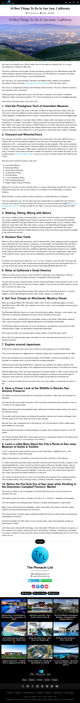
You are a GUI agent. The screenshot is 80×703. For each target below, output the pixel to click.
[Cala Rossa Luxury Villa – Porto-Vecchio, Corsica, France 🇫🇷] (40, 613)
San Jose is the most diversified (37, 83)
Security (45, 697)
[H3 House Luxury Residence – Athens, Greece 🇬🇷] (66, 635)
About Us (27, 593)
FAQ (30, 697)
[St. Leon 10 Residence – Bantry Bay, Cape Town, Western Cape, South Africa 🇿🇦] (66, 658)
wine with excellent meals (23, 154)
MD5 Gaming (58, 693)
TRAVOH (40, 693)
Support (50, 697)
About (24, 680)
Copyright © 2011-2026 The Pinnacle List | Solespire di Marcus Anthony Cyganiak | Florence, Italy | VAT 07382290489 (40, 699)
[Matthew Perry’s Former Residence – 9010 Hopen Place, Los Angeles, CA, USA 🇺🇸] (14, 613)
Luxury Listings (40, 593)
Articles (44, 13)
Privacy (40, 697)
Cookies (26, 697)
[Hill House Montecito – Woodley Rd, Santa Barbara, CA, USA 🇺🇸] (40, 658)
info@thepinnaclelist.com (42, 574)
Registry (54, 680)
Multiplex (34, 697)
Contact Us (54, 593)
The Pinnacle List (33, 13)
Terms (54, 697)
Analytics (32, 680)
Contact (47, 680)
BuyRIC (18, 693)
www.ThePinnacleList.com (41, 576)
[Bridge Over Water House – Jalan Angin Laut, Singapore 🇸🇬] (40, 635)
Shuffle (52, 13)
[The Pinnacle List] (40, 673)
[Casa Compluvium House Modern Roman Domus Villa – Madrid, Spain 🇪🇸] (14, 635)
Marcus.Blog (69, 693)
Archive (39, 680)
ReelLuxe (48, 693)
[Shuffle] (70, 2)
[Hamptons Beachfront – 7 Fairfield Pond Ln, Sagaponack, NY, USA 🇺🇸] (14, 658)
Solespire (10, 693)
